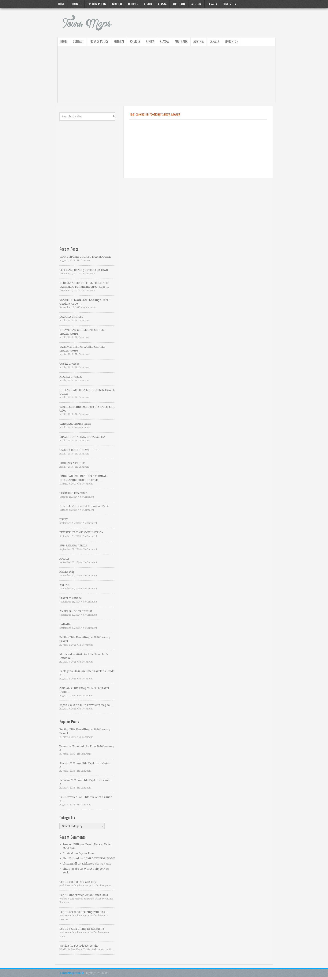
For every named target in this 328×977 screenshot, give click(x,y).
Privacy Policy (97, 4)
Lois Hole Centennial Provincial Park (83, 506)
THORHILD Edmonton (73, 493)
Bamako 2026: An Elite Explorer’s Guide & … (85, 782)
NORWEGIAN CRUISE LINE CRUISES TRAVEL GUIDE (82, 331)
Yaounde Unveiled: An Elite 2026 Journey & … (86, 748)
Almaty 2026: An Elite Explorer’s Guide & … (84, 765)
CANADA (65, 624)
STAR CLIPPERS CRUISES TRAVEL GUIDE (85, 256)
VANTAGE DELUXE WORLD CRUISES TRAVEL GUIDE (82, 348)
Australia (179, 4)
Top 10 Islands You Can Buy (77, 881)
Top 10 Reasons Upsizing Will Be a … (84, 911)
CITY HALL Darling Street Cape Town (83, 269)
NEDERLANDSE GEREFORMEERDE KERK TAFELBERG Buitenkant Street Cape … (84, 284)
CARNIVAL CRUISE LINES (75, 423)
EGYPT (63, 519)
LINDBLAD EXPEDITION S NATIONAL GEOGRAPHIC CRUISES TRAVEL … (82, 478)
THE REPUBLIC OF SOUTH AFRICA (81, 532)
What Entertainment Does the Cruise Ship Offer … (87, 408)
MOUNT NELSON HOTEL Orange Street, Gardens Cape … (84, 301)
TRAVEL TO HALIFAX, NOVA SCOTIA (82, 436)
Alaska (162, 4)
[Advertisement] (166, 76)
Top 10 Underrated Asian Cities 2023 (83, 894)
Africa (148, 4)
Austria (196, 4)
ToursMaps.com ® (72, 972)
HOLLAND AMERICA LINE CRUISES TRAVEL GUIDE (86, 391)
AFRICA (64, 558)
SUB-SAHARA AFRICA (73, 545)
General (117, 4)
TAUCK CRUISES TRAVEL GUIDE (79, 449)
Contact (76, 4)
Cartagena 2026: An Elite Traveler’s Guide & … (86, 673)
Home (61, 4)
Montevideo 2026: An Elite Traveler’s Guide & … (83, 656)
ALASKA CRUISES (70, 376)
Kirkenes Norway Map (96, 863)
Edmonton (229, 4)
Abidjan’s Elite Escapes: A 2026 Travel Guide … (84, 689)
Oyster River (87, 853)
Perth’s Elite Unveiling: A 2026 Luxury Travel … (84, 639)
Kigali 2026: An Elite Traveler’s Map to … (86, 704)
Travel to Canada (70, 597)
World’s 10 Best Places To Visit (79, 945)
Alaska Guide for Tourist (75, 611)
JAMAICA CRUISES (71, 316)
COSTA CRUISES (69, 363)
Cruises (133, 4)
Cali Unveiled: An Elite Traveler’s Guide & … (85, 799)
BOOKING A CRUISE (72, 463)
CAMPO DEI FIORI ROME (99, 858)
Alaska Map (67, 571)
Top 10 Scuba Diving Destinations (81, 928)
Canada (212, 4)
